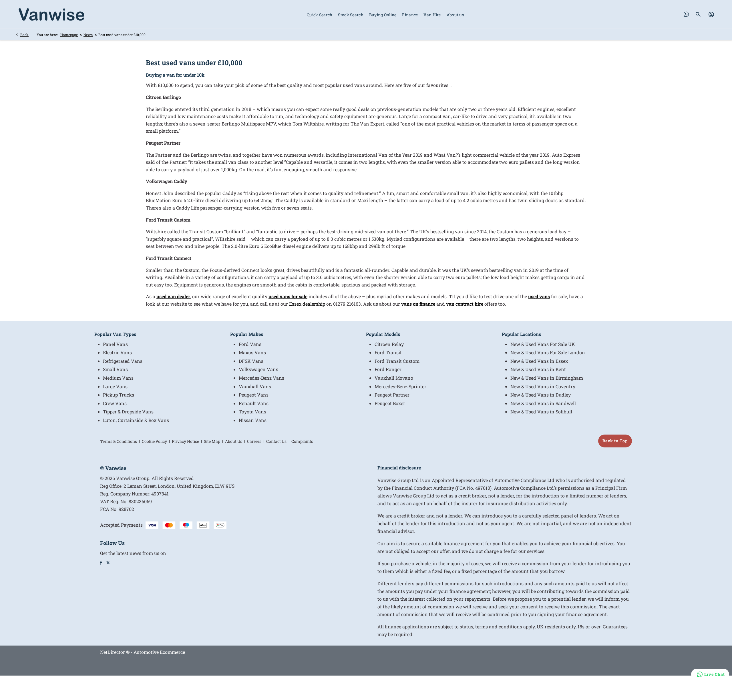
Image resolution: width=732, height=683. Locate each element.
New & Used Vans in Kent (538, 369)
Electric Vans (117, 352)
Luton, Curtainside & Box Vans (136, 420)
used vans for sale (287, 296)
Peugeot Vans (253, 395)
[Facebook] (101, 562)
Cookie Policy (154, 441)
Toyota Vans (252, 412)
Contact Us (276, 441)
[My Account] (711, 14)
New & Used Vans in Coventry (542, 386)
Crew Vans (115, 403)
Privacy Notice (185, 441)
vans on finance (418, 304)
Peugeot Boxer (390, 403)
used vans (539, 296)
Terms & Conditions (118, 441)
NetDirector (113, 652)
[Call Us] (686, 14)
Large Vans (115, 386)
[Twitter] (108, 562)
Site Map (212, 441)
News (88, 34)
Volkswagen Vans (258, 369)
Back (24, 34)
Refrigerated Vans (122, 361)
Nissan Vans (252, 420)
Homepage (69, 34)
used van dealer (173, 296)
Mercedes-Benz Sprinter (400, 386)
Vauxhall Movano (394, 378)
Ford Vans (250, 344)
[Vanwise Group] (51, 14)
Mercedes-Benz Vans (261, 378)
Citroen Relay (389, 344)
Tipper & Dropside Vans (128, 412)
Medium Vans (118, 378)
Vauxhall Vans (255, 386)
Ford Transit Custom (397, 361)
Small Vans (115, 369)
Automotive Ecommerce (159, 652)
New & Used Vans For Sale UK (542, 344)
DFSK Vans (251, 361)
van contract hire (464, 304)
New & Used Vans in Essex (539, 361)
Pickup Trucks (118, 395)
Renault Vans (253, 403)
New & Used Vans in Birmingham (546, 378)
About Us (233, 441)
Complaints (302, 441)
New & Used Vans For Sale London (547, 352)
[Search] (698, 14)
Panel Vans (115, 344)
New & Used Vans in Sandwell (543, 403)
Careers (254, 441)
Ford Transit (388, 352)
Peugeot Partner (392, 395)
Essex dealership (307, 304)
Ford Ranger (388, 369)
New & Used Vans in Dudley (540, 395)
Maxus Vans (252, 352)
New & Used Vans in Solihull (541, 412)
